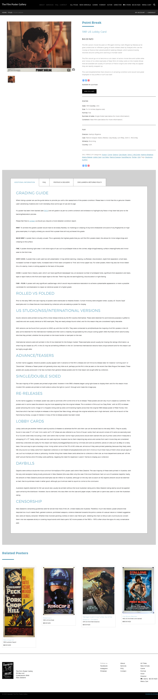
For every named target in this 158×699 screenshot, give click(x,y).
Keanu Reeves (87, 157)
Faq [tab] (44, 182)
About (42, 5)
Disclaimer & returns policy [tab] (89, 182)
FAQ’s (46, 211)
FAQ (56, 5)
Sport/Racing (126, 157)
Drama (115, 155)
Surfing (84, 160)
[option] (39, 46)
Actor (109, 5)
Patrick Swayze (115, 157)
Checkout (151, 12)
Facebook (103, 666)
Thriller (134, 157)
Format (102, 5)
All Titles (74, 5)
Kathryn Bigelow (147, 155)
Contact (63, 5)
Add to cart (89, 91)
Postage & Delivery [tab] (62, 182)
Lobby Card (97, 157)
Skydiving (148, 157)
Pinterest (103, 671)
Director (118, 5)
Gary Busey (123, 155)
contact (32, 221)
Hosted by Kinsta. (151, 694)
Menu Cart (146, 5)
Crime (110, 155)
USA (139, 157)
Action (104, 155)
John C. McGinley (133, 155)
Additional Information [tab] (24, 182)
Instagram (104, 668)
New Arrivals (85, 5)
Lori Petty (105, 157)
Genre (95, 5)
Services (50, 5)
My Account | (140, 12)
